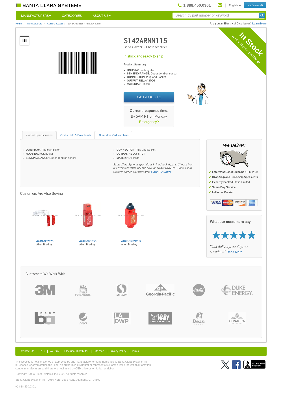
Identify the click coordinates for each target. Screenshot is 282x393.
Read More (234, 252)
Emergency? (149, 122)
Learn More (259, 23)
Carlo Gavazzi (161, 172)
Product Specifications (39, 135)
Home (18, 23)
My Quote (255, 5)
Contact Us (27, 351)
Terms (135, 351)
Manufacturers (35, 15)
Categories (72, 15)
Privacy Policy (117, 351)
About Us (100, 15)
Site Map (99, 351)
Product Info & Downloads (75, 135)
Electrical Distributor (76, 351)
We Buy (54, 351)
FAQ (42, 351)
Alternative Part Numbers (113, 135)
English (234, 5)
